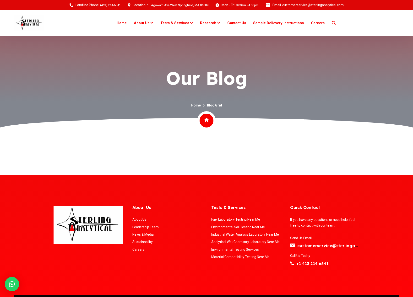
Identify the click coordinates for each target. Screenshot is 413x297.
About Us (141, 207)
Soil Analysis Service (92, 63)
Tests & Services (228, 207)
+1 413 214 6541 (312, 263)
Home (196, 105)
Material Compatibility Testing (318, 66)
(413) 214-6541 (110, 5)
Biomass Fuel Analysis (375, 63)
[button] (12, 284)
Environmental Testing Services (200, 66)
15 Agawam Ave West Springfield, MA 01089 (177, 5)
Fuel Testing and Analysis (32, 66)
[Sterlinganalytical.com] (29, 23)
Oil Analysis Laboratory (26, 157)
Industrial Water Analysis (257, 66)
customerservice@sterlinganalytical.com (340, 245)
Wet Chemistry (142, 63)
